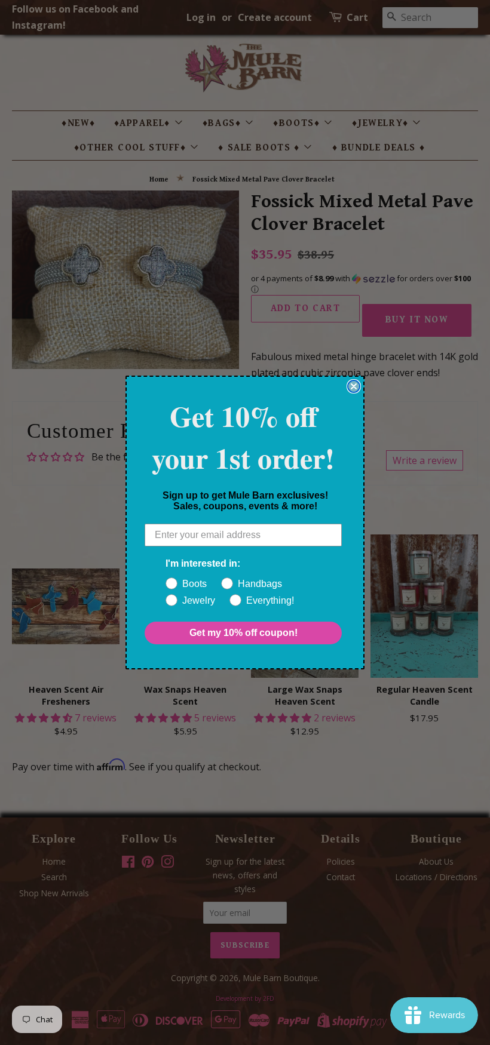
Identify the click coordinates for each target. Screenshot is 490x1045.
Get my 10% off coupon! (243, 633)
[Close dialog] (354, 386)
